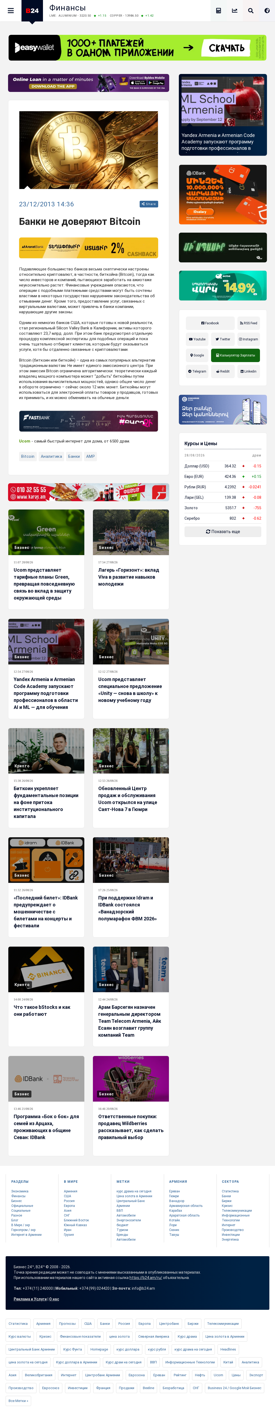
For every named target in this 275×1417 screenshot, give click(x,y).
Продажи (126, 1388)
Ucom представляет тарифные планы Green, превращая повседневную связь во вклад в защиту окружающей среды (44, 584)
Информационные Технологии (190, 1362)
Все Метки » (18, 1401)
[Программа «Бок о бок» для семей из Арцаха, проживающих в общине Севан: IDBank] (46, 1079)
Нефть (200, 1375)
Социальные (20, 1211)
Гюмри (174, 1196)
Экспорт (256, 1375)
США (67, 1196)
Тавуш (174, 1235)
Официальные (22, 1206)
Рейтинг (180, 1375)
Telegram (198, 371)
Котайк (174, 1220)
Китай (228, 1362)
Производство (233, 1230)
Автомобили (126, 1215)
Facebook (211, 323)
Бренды (122, 1235)
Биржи (226, 1201)
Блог (14, 1220)
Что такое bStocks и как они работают (42, 1010)
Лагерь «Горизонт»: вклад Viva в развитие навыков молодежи (128, 577)
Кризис (227, 1206)
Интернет (228, 1225)
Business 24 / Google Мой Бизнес (234, 1388)
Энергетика (230, 1239)
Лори (173, 1225)
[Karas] (88, 492)
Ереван (174, 1191)
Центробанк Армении (102, 1375)
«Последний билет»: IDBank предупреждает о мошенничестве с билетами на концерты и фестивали (46, 911)
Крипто (22, 766)
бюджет (122, 1225)
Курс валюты (20, 1336)
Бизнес (22, 547)
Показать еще (225, 531)
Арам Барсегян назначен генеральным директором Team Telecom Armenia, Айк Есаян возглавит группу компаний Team (129, 1021)
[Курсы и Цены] (235, 11)
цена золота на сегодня (28, 1362)
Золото (191, 508)
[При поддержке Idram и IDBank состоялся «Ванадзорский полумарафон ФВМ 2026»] (131, 860)
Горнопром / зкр (23, 1230)
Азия (67, 1211)
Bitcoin (28, 456)
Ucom (218, 1375)
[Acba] (223, 285)
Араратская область (184, 1215)
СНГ (67, 1215)
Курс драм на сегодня (124, 1362)
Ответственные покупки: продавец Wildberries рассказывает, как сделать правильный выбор (131, 1127)
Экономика (19, 1191)
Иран (67, 1230)
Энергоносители (129, 1220)
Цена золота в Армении (134, 1196)
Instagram (250, 339)
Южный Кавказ (75, 1225)
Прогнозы (67, 1324)
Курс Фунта (72, 1349)
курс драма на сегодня (134, 1191)
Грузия (69, 1235)
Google (198, 355)
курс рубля (157, 1349)
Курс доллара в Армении (76, 1362)
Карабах (175, 1211)
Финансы (67, 7)
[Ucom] (223, 247)
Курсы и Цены (200, 443)
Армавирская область (185, 1206)
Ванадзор (176, 1201)
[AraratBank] (88, 247)
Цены (236, 1375)
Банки (74, 456)
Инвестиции (231, 1235)
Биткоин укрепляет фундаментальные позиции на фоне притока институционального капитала (46, 802)
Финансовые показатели (80, 1336)
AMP (90, 456)
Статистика (230, 1191)
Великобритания (38, 1375)
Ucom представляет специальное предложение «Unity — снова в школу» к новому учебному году (130, 689)
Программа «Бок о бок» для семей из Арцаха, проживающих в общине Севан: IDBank (46, 1127)
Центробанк (169, 1324)
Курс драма (187, 1336)
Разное (16, 1215)
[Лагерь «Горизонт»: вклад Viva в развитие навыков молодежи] (131, 532)
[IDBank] (223, 194)
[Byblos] (88, 83)
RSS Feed (250, 323)
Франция (103, 1388)
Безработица (173, 1388)
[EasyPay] (137, 48)
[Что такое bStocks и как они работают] (46, 969)
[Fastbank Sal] (88, 421)
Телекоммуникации (237, 1211)
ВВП (120, 1211)
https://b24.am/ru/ (145, 1277)
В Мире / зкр (20, 1225)
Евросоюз (50, 1388)
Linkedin (250, 371)
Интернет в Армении (26, 1235)
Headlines (228, 1349)
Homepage (99, 1349)
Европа (69, 1206)
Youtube (199, 339)
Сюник (174, 1230)
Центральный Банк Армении (32, 1349)
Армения (70, 1191)
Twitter (224, 339)
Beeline (148, 1388)
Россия (69, 1201)
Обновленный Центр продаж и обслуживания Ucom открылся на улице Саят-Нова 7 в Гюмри (127, 799)
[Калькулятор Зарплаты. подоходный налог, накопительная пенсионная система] (219, 11)
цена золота (119, 1336)
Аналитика (51, 456)
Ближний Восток (76, 1220)
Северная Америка (153, 1336)
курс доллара (128, 1349)
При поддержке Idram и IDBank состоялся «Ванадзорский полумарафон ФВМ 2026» (127, 908)
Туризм (122, 1230)
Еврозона (137, 1375)
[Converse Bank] (223, 410)
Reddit (224, 371)
